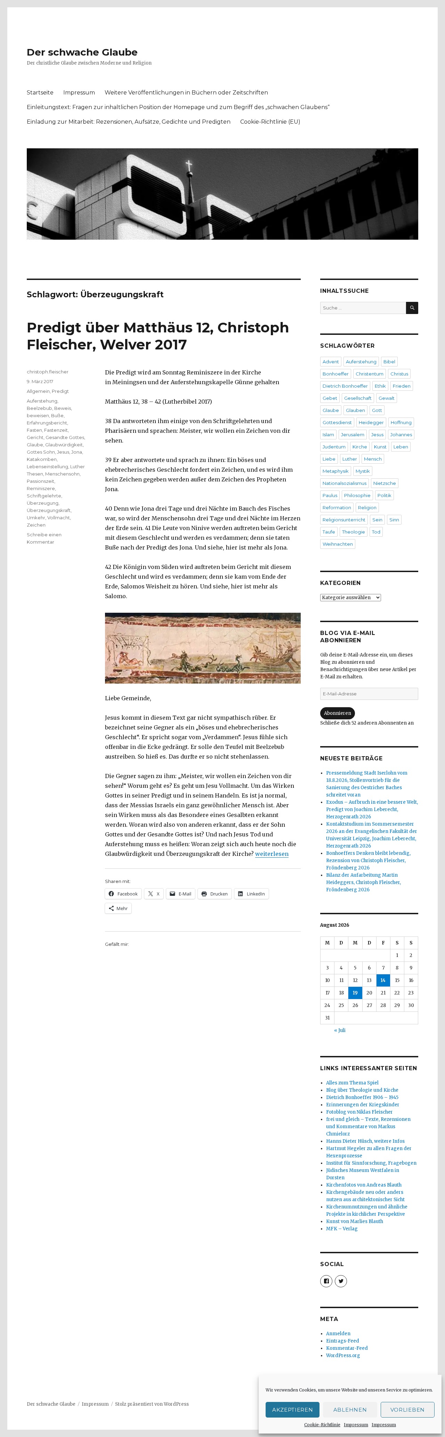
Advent (331, 361)
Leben (401, 446)
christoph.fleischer (47, 371)
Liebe (329, 459)
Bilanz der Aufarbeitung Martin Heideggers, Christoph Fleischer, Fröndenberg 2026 (363, 882)
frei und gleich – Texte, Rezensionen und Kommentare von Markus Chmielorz (368, 1126)
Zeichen (36, 525)
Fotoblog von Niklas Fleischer (359, 1112)
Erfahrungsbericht (47, 423)
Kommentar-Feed (347, 1348)
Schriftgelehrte (44, 495)
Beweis (62, 408)
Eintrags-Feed (342, 1341)
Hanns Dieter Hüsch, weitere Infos (365, 1141)
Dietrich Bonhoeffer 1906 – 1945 (362, 1097)
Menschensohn (62, 474)
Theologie (353, 532)
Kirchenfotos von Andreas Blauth (364, 1185)
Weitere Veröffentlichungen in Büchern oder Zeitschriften (186, 92)
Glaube (35, 444)
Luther (349, 459)
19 (355, 993)
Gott (377, 410)
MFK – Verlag (342, 1229)
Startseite (40, 92)
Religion (367, 507)
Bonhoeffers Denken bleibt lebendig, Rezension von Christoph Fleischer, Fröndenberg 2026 (368, 860)
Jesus (63, 452)
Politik (384, 495)
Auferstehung (42, 401)
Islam (328, 434)
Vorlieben (407, 1409)
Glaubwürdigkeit (64, 444)
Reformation (337, 507)
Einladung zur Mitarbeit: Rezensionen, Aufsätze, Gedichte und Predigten (128, 121)
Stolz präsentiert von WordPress (152, 1404)
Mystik (363, 471)
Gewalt (387, 398)
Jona (76, 452)
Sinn (394, 519)
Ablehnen (350, 1409)
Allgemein (38, 391)
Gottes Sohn (41, 452)
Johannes (401, 434)
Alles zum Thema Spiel (352, 1083)
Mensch (373, 459)
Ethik (380, 386)
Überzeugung (42, 503)
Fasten (34, 430)
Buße (57, 415)
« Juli (340, 1030)
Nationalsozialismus (344, 483)
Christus (399, 374)
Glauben (355, 410)
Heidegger (371, 422)
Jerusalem (352, 434)
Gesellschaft (358, 398)
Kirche (360, 446)
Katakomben (42, 459)
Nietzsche (384, 483)
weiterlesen (272, 853)
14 (383, 980)
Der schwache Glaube (82, 52)
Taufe (329, 532)
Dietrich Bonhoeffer (345, 386)
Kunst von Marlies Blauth (354, 1221)
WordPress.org (343, 1355)
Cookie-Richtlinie (322, 1424)
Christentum (369, 374)
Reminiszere (41, 488)
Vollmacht (58, 517)
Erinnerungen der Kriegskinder (362, 1105)
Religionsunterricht (344, 519)
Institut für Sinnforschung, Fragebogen (371, 1163)
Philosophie (357, 495)
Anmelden (338, 1334)
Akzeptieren (292, 1409)
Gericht (35, 437)
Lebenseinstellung (47, 466)
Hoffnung (401, 422)
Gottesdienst (337, 422)
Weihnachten (338, 544)
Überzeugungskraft (49, 510)
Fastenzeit (56, 430)
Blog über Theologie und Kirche (362, 1090)
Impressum (356, 1424)
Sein (377, 519)
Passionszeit (40, 481)
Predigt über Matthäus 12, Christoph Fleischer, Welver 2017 (158, 336)
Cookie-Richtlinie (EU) (270, 121)
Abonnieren (337, 713)
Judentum (334, 446)
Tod (376, 532)
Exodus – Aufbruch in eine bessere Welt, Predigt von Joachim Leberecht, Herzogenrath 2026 (372, 809)
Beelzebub (39, 408)
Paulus (330, 495)
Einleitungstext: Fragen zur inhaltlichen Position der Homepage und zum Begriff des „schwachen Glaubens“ (178, 107)
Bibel (389, 361)
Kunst (380, 446)
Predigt (60, 391)
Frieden (402, 386)
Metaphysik (336, 471)
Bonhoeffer (336, 374)
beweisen (38, 415)
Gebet (330, 398)
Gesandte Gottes (65, 437)
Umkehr (36, 517)
